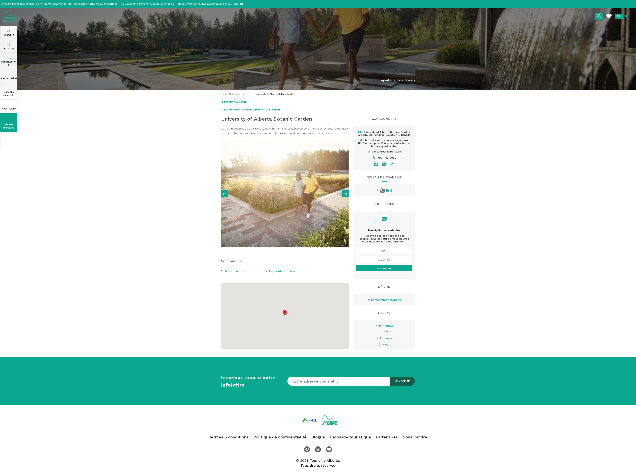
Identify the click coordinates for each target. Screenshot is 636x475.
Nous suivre (9, 108)
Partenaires (387, 437)
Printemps (386, 325)
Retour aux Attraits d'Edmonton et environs (252, 110)
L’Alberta (8, 34)
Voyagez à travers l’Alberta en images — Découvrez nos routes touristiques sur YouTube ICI (183, 3)
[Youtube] (329, 449)
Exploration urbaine (282, 271)
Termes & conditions (228, 437)
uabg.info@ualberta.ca (386, 151)
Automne (386, 338)
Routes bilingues (8, 126)
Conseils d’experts (8, 93)
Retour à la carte (235, 102)
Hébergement (8, 63)
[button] (285, 313)
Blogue (318, 437)
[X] (384, 164)
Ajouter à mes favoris (398, 80)
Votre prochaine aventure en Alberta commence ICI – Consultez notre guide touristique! (61, 3)
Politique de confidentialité (280, 437)
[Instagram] (392, 164)
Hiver (386, 344)
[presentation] (224, 193)
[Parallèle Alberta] (310, 419)
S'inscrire (384, 268)
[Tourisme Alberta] (10, 16)
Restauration (9, 78)
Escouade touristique (350, 437)
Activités (8, 48)
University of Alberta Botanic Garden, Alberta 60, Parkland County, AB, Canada (384, 133)
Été (386, 331)
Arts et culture (234, 271)
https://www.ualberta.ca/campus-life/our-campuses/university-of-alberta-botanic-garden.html (384, 143)
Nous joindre (415, 437)
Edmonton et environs (386, 299)
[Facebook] (376, 164)
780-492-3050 (386, 157)
